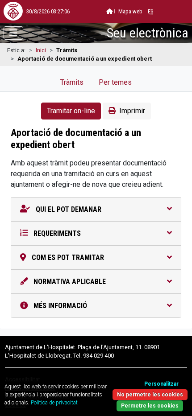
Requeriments (56, 233)
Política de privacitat (54, 403)
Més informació (59, 305)
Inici (41, 50)
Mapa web (130, 11)
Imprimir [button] (132, 111)
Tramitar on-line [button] (71, 111)
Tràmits (71, 82)
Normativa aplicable (69, 281)
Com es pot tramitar (67, 257)
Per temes (115, 82)
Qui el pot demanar (67, 209)
